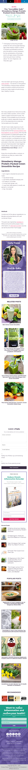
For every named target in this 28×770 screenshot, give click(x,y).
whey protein (5, 83)
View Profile (14, 295)
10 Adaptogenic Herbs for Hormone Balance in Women (17, 536)
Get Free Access (14, 519)
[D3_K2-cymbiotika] (17, 696)
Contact (18, 743)
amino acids (10, 234)
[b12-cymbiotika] (4, 696)
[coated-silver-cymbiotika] (23, 696)
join (14, 725)
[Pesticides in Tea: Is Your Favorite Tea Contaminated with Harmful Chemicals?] (11, 619)
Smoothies (18, 232)
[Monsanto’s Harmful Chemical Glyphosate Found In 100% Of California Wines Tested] (11, 646)
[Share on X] (10, 1)
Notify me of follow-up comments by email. (12, 456)
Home (8, 741)
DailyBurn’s (20, 222)
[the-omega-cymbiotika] (11, 696)
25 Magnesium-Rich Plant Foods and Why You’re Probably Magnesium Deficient (16, 560)
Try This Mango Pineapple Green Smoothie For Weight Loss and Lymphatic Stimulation (14, 350)
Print (19, 16)
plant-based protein (18, 234)
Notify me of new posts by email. (11, 463)
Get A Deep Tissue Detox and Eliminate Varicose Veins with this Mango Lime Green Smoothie (14, 377)
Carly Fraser (18, 15)
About (13, 741)
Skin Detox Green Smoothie (11, 324)
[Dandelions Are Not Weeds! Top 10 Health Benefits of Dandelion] (11, 673)
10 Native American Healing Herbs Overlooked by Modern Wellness (17, 530)
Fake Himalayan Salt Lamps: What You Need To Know (17, 544)
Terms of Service (13, 767)
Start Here (19, 741)
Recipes (14, 232)
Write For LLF (11, 743)
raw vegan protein (12, 235)
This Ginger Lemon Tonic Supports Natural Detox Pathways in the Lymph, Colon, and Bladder (16, 569)
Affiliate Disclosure (14, 768)
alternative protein (15, 226)
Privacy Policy (4, 767)
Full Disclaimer (22, 767)
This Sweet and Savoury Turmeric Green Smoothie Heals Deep (14, 403)
